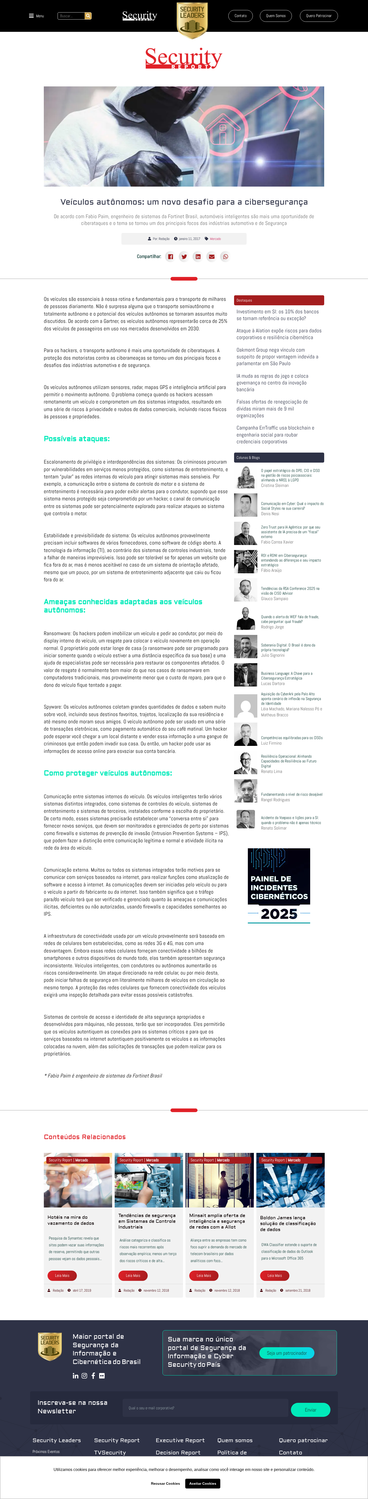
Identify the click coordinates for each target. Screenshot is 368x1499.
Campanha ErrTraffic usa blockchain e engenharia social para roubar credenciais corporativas (275, 434)
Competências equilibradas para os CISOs (292, 737)
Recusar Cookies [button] (165, 1483)
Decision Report (178, 1452)
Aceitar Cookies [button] (202, 1483)
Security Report (117, 1440)
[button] (36, 16)
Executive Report (180, 1440)
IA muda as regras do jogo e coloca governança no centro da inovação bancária (272, 382)
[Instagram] (84, 1376)
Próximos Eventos (46, 1451)
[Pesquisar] (88, 16)
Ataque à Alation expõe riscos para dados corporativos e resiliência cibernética (279, 334)
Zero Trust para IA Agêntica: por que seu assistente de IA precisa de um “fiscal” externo (290, 531)
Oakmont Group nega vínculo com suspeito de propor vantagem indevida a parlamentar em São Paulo (277, 356)
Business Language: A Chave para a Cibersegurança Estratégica (286, 676)
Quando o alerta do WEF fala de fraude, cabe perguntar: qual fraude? (290, 619)
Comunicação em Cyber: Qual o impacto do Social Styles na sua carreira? (292, 506)
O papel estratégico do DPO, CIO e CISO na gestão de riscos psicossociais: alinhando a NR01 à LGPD (290, 475)
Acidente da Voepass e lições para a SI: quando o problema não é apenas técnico (291, 820)
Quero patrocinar (303, 1440)
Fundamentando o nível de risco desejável (292, 794)
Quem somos (235, 1440)
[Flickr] (102, 1376)
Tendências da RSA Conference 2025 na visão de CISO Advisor (290, 591)
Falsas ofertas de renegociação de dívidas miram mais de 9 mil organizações (272, 408)
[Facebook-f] (93, 1376)
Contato (290, 1452)
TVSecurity (110, 1452)
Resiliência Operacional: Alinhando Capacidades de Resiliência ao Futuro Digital (288, 761)
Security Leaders (57, 1440)
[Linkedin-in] (76, 1376)
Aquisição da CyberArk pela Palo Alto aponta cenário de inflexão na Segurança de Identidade (291, 698)
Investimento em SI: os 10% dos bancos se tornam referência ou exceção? (278, 315)
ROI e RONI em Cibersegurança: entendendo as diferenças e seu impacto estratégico (291, 560)
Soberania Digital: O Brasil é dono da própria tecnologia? (288, 647)
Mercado (215, 238)
